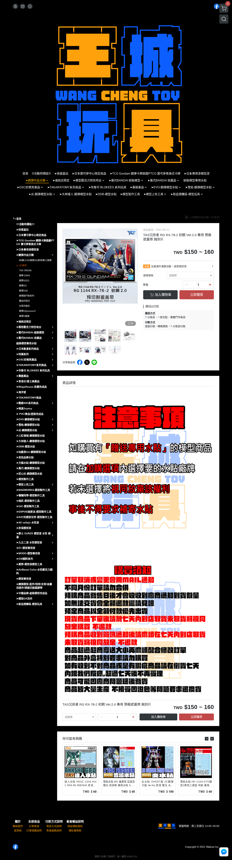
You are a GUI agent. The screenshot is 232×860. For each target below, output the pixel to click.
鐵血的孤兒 (24, 301)
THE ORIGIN (25, 270)
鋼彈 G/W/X (24, 275)
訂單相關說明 (34, 830)
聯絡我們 (18, 826)
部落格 (18, 830)
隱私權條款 (75, 830)
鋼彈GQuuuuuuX (27, 311)
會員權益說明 (75, 821)
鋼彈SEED (24, 280)
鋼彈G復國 (24, 316)
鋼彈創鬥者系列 (26, 296)
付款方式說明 (54, 821)
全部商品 (34, 821)
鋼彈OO (23, 285)
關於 (18, 821)
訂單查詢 (34, 826)
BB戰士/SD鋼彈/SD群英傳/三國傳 (35, 260)
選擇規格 (148, 275)
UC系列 (23, 265)
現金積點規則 (75, 826)
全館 (146, 266)
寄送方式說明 (54, 826)
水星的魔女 (24, 306)
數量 (145, 284)
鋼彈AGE (23, 291)
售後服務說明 (54, 830)
